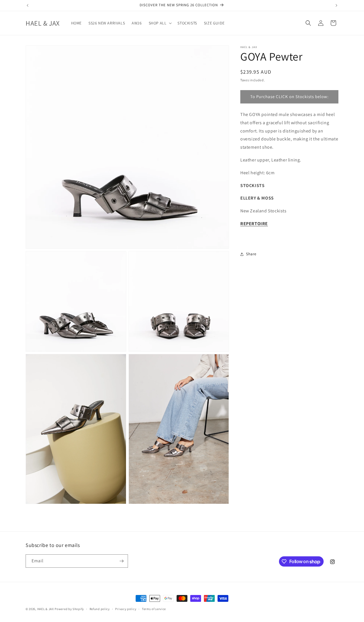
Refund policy (100, 609)
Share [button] (251, 253)
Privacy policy (125, 609)
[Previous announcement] (27, 5)
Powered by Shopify (69, 609)
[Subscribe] (121, 561)
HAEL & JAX (45, 609)
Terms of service (154, 609)
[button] (159, 23)
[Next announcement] (336, 5)
